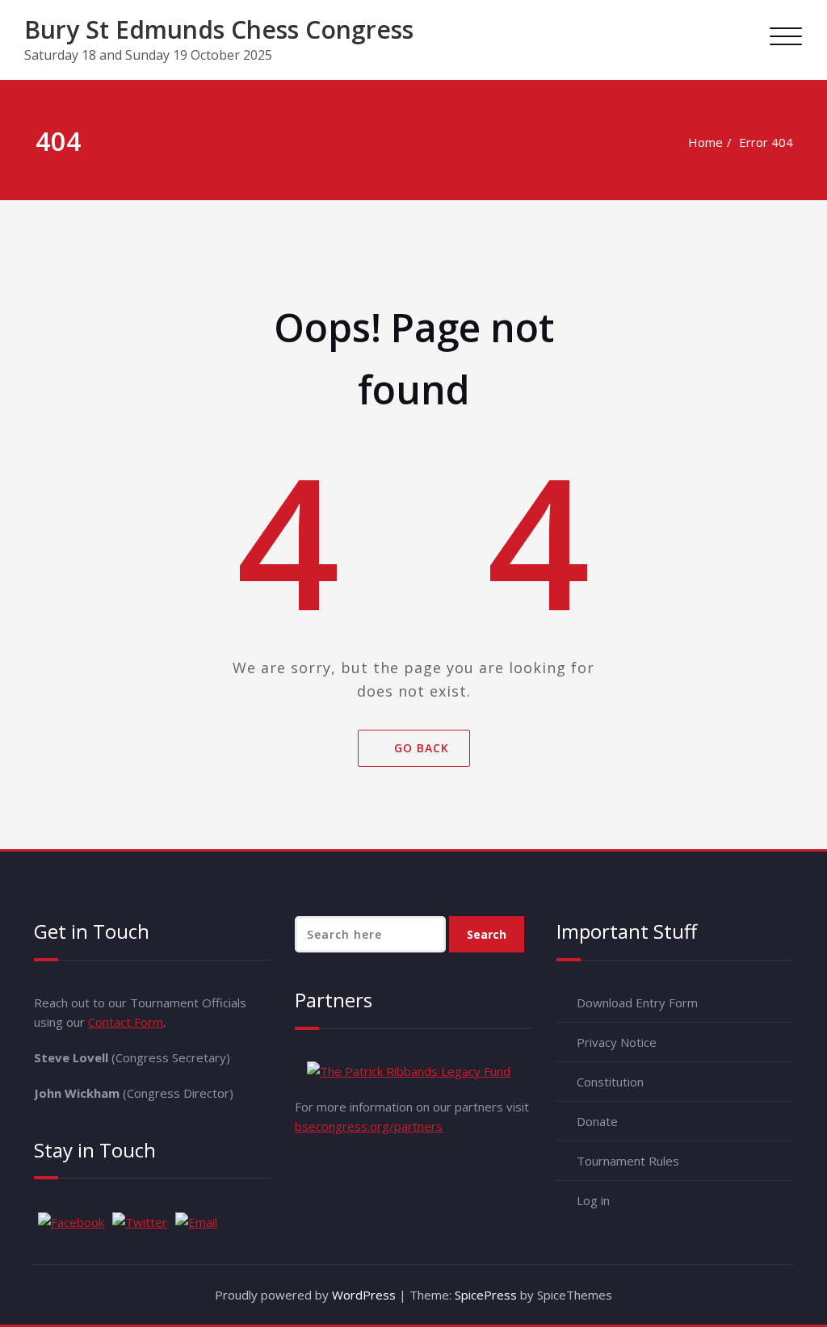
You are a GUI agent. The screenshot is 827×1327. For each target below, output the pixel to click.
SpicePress (486, 1295)
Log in (593, 1200)
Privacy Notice (617, 1042)
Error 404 (766, 142)
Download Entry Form (637, 1002)
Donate (597, 1121)
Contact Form (125, 1022)
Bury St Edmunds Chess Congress (219, 29)
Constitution (610, 1082)
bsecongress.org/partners (369, 1126)
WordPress (364, 1295)
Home (705, 142)
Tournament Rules (628, 1161)
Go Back (421, 747)
